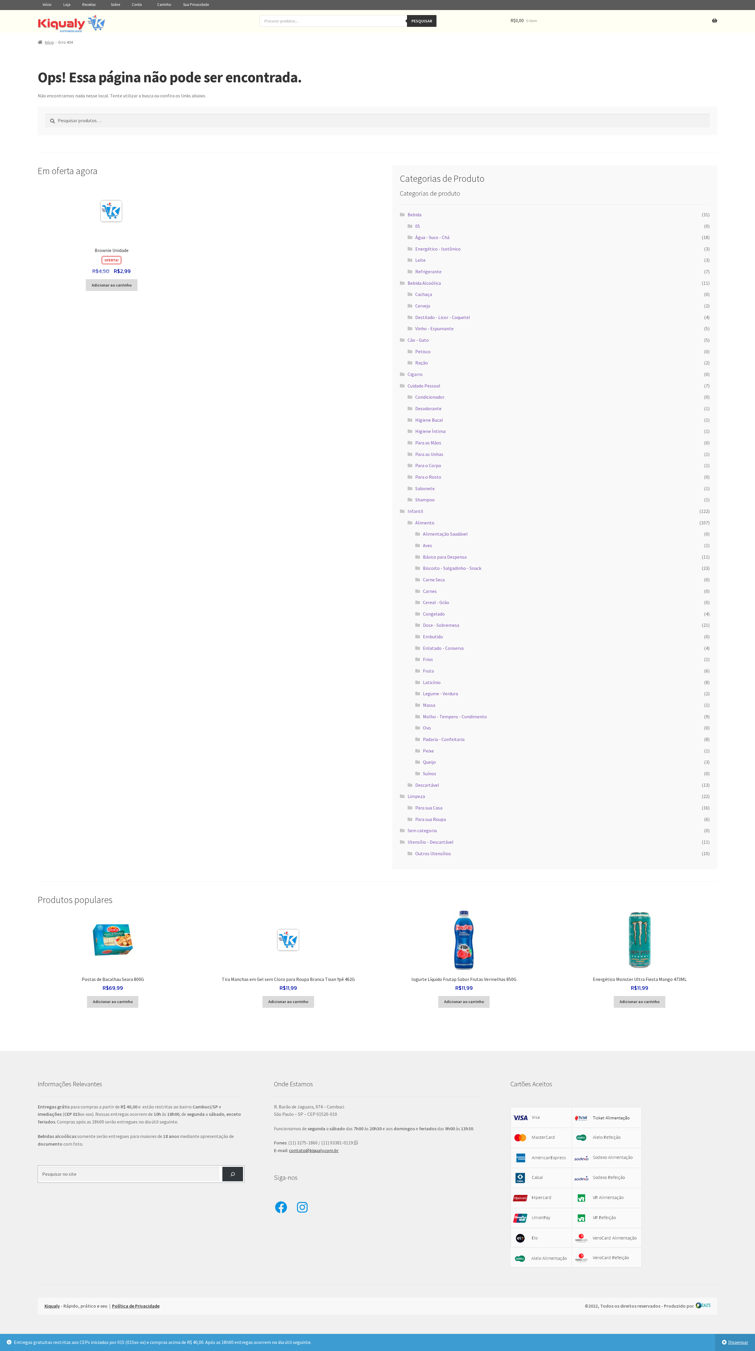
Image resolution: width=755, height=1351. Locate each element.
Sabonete (425, 488)
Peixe (428, 751)
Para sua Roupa (430, 819)
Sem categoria (422, 830)
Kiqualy (52, 1306)
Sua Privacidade (196, 4)
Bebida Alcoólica (424, 283)
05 (417, 226)
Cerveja (422, 306)
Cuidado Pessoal (424, 386)
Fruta (428, 671)
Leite (420, 260)
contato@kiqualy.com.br (314, 1150)
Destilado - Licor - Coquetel (442, 317)
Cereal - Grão (436, 602)
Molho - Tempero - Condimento (455, 716)
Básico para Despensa (445, 557)
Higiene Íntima (430, 431)
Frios (428, 659)
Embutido (433, 636)
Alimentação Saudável (445, 534)
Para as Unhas (429, 454)
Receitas (89, 4)
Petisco (423, 351)
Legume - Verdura (440, 693)
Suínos (429, 773)
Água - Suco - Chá (432, 237)
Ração (421, 363)
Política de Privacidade (136, 1306)
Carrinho (164, 4)
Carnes (430, 591)
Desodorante (428, 408)
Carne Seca (434, 580)
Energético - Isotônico (438, 249)
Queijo (429, 762)
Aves (427, 545)
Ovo (427, 728)
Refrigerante (428, 271)
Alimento (424, 523)
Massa (429, 705)
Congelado (434, 614)
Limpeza (416, 796)
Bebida (414, 214)
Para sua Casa (428, 808)
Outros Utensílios (433, 853)
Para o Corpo (428, 465)
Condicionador (429, 397)
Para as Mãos (428, 443)
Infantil (415, 511)
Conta (137, 4)
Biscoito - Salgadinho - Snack (452, 568)
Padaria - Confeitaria (444, 739)
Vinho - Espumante (434, 328)
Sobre (115, 4)
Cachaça (423, 294)
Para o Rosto (428, 477)
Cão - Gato (418, 340)
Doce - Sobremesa (441, 625)
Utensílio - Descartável (431, 842)
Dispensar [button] (738, 1342)
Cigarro (415, 374)
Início (47, 4)
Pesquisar (421, 21)
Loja (66, 4)
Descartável (427, 785)
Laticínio (432, 682)
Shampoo (425, 500)
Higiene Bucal (429, 420)
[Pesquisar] (232, 1174)
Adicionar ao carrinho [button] (112, 285)
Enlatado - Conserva (443, 648)
